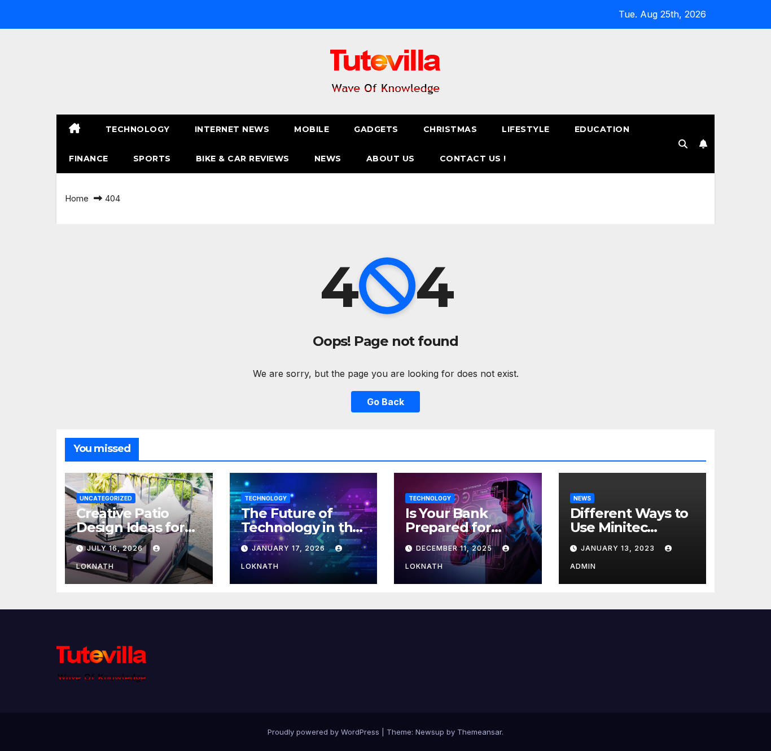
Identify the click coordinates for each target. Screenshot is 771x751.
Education (602, 129)
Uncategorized (106, 498)
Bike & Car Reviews (243, 158)
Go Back (385, 401)
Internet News (232, 129)
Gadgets (376, 129)
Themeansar (479, 731)
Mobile (311, 129)
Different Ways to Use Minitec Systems (629, 527)
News (327, 158)
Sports (152, 158)
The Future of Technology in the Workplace (301, 527)
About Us (390, 158)
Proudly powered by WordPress (325, 731)
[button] (682, 144)
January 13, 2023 (619, 548)
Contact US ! (473, 158)
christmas (450, 129)
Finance (88, 158)
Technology (138, 129)
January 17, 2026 (289, 548)
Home (77, 198)
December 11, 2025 (455, 548)
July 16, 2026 (116, 548)
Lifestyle (526, 129)
